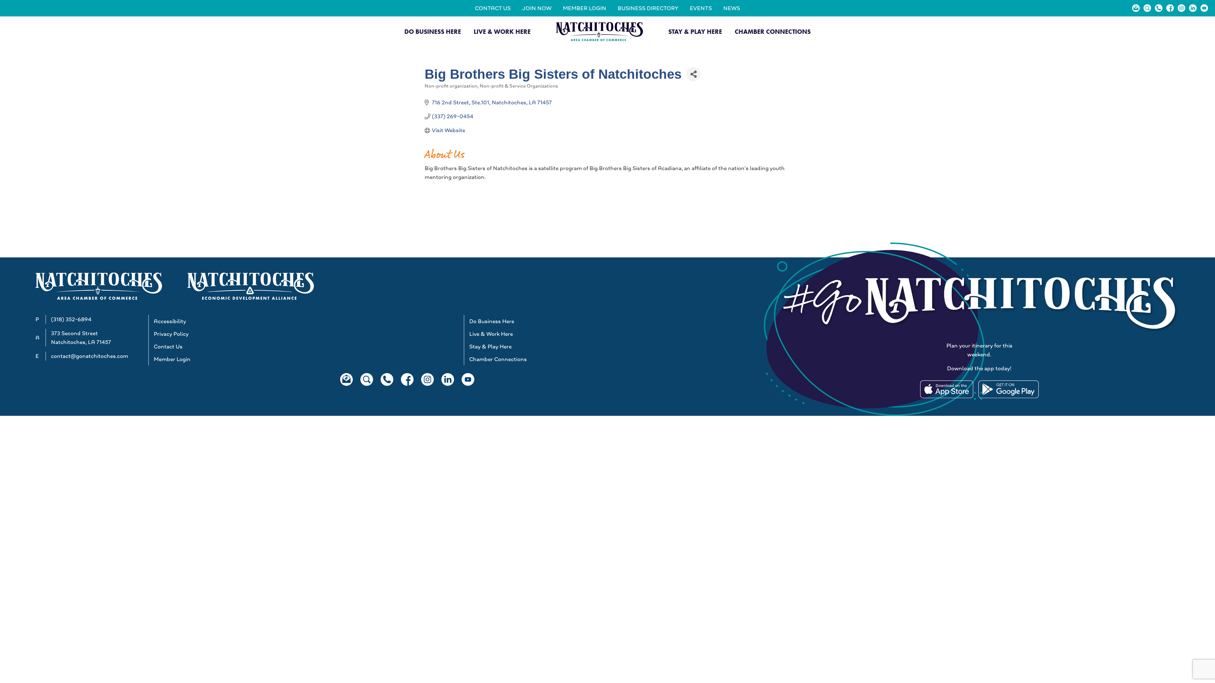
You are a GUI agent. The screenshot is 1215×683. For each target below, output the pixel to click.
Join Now (536, 8)
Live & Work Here (502, 32)
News (731, 8)
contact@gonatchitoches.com (89, 356)
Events (701, 8)
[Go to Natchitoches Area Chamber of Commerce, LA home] (599, 31)
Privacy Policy (171, 334)
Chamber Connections (773, 32)
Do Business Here (432, 32)
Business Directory (648, 8)
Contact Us (493, 8)
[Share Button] (693, 74)
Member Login (584, 8)
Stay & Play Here (695, 32)
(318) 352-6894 (71, 319)
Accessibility (170, 321)
